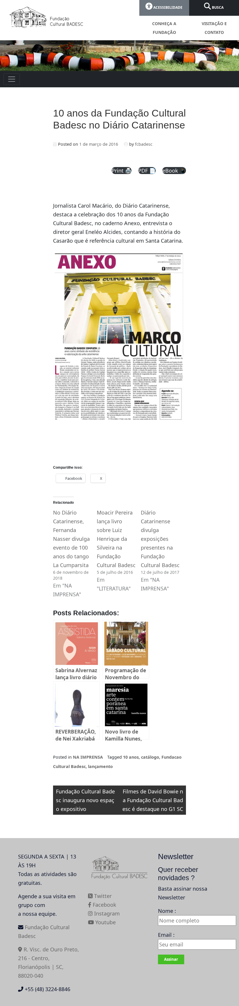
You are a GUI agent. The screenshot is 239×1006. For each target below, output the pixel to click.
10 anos (131, 757)
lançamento (100, 766)
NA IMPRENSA (88, 757)
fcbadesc (143, 144)
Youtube (105, 922)
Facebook (103, 904)
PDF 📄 (147, 170)
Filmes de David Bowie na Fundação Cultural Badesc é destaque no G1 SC (152, 800)
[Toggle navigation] (11, 79)
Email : (166, 934)
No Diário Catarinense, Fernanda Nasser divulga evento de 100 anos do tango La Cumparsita (71, 539)
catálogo (150, 757)
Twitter (102, 895)
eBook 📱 (174, 170)
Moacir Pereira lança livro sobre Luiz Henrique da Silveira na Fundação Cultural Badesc (116, 539)
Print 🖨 (121, 170)
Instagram (106, 913)
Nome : (167, 910)
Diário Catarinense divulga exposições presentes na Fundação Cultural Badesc (160, 539)
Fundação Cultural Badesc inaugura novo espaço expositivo (85, 800)
